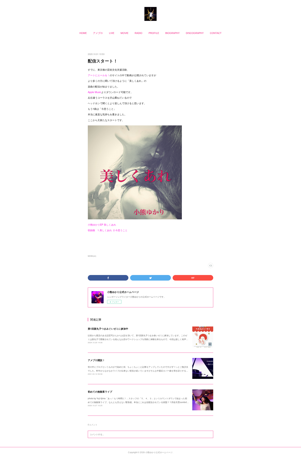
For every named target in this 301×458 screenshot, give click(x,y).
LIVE (111, 33)
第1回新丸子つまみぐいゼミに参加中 (108, 328)
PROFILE (154, 33)
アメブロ (98, 33)
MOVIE (124, 33)
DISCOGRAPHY (195, 33)
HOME (83, 33)
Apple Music (94, 92)
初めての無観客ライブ (100, 391)
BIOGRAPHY (172, 33)
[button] (83, 33)
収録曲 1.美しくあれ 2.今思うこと (108, 230)
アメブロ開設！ (96, 360)
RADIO (138, 33)
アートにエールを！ (99, 75)
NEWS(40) (92, 256)
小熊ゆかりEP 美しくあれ (102, 224)
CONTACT (216, 33)
